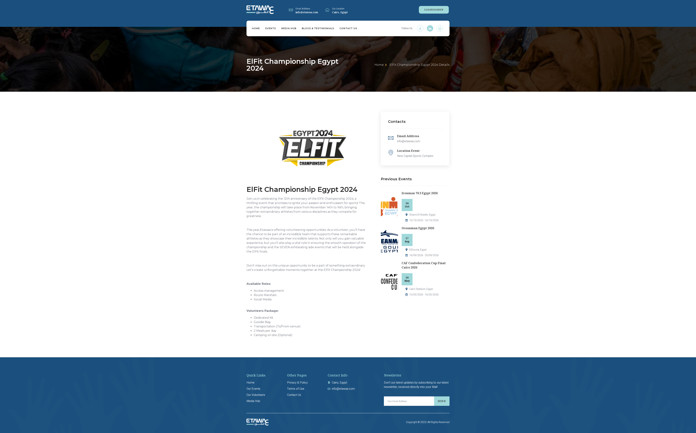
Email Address (303, 8)
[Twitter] (430, 28)
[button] (434, 10)
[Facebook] (420, 28)
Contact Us (348, 28)
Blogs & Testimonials (318, 28)
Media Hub (288, 28)
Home (256, 28)
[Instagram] (440, 28)
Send (442, 401)
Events (270, 28)
